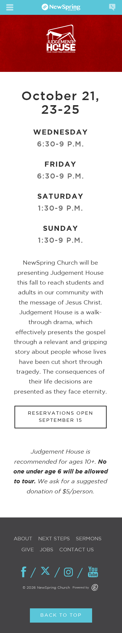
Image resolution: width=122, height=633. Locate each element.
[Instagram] (70, 572)
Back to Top (61, 615)
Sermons (89, 539)
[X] (47, 572)
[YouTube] (93, 572)
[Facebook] (24, 572)
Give (27, 550)
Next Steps (54, 539)
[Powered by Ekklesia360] (95, 587)
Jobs (46, 550)
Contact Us (76, 550)
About (23, 539)
